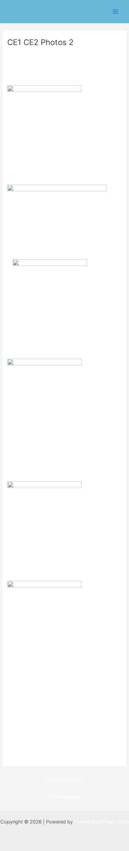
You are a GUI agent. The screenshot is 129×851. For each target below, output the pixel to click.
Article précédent (65, 779)
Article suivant (64, 797)
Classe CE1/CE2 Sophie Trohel (44, 54)
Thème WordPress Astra (101, 822)
